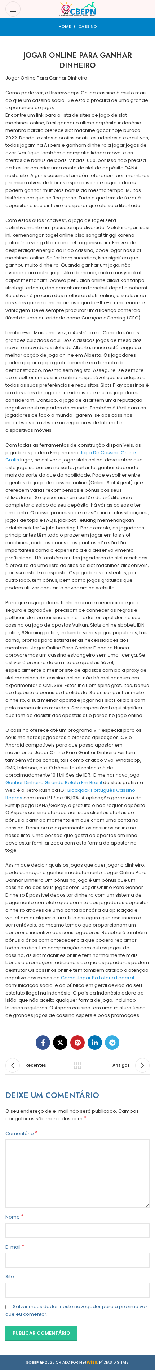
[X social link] (60, 1042)
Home (64, 26)
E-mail (15, 1247)
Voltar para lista (77, 1065)
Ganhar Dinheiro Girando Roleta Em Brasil (53, 782)
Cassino (87, 26)
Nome (14, 1217)
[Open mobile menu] (13, 9)
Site (9, 1276)
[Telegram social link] (112, 1042)
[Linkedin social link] (95, 1042)
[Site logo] (77, 8)
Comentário (21, 1133)
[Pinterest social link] (77, 1042)
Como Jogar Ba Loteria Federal (97, 977)
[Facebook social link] (43, 1042)
